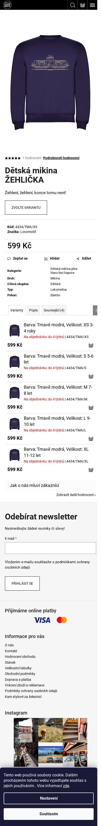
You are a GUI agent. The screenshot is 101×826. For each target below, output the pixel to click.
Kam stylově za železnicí (23, 697)
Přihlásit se (22, 583)
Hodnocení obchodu (20, 657)
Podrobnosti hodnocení (61, 158)
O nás (9, 645)
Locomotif (28, 232)
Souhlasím (48, 814)
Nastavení (49, 798)
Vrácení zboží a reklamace (24, 685)
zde (66, 785)
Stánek (10, 662)
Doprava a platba (18, 680)
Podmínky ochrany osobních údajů (31, 691)
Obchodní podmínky (20, 674)
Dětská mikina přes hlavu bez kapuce (63, 271)
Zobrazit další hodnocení (75, 495)
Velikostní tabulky (18, 668)
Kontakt (11, 651)
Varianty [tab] (16, 310)
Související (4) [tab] (54, 310)
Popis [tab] (33, 310)
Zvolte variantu (26, 207)
